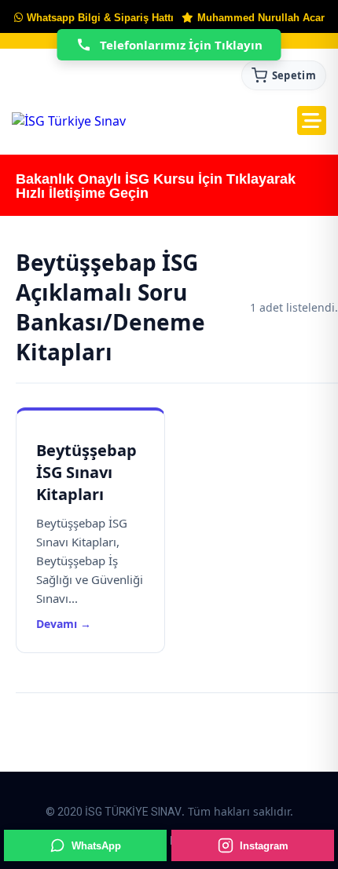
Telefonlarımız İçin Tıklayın (181, 45)
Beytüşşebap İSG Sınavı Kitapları (86, 472)
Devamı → (63, 623)
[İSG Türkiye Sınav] (69, 121)
